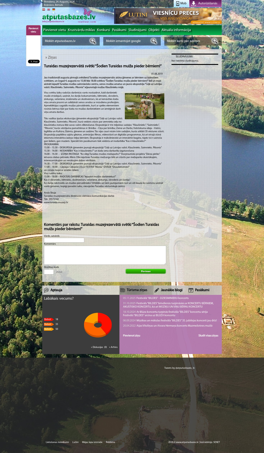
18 (51, 319)
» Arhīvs (113, 347)
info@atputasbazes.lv (53, 21)
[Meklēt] (93, 41)
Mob (183, 3)
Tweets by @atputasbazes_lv (179, 368)
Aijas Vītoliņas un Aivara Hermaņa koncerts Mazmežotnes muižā (167, 325)
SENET (216, 442)
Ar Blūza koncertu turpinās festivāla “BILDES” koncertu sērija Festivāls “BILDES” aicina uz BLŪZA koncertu (165, 314)
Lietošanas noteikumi (57, 442)
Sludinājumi (184, 56)
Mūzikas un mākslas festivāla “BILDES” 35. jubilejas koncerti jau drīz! (170, 320)
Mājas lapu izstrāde (92, 442)
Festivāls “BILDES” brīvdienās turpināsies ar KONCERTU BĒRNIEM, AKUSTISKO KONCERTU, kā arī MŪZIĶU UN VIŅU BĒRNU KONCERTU (168, 305)
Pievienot (145, 271)
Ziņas (52, 58)
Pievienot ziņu (131, 335)
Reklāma (110, 442)
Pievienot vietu (33, 30)
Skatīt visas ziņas (208, 335)
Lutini (75, 442)
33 (51, 324)
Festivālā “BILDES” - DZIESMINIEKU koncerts (156, 298)
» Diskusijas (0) (99, 347)
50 (51, 329)
